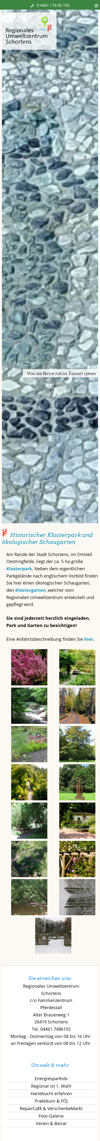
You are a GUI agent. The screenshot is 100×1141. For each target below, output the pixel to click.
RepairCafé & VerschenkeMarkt (51, 1108)
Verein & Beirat (51, 1123)
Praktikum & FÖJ (51, 1101)
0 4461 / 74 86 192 (53, 5)
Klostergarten (30, 590)
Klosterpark (19, 568)
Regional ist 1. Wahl (51, 1086)
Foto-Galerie (51, 1116)
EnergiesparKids (51, 1078)
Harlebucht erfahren (51, 1093)
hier (88, 639)
